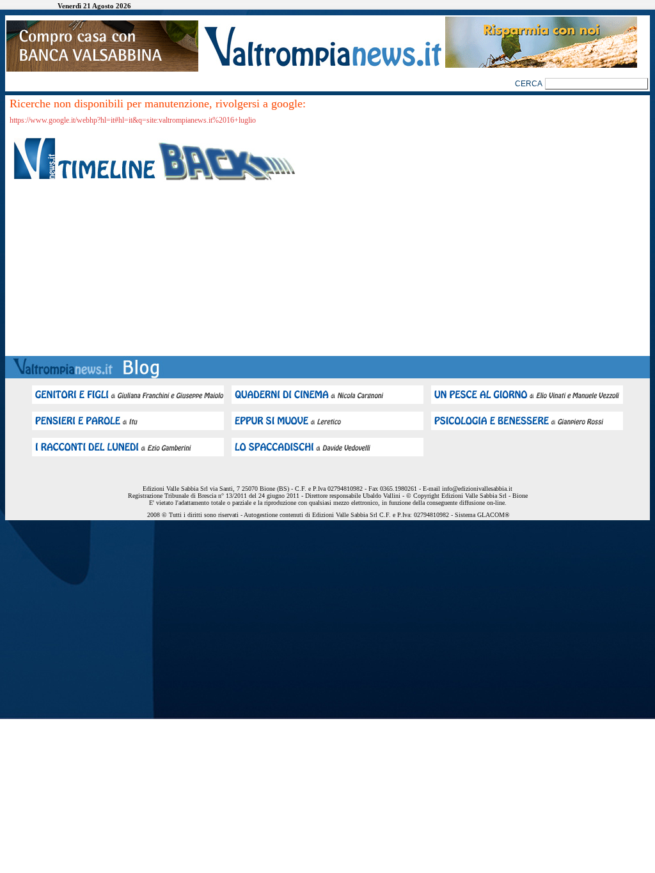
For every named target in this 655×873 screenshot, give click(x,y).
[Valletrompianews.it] (321, 65)
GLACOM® (493, 514)
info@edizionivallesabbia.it (477, 488)
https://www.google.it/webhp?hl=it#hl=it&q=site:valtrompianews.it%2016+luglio (133, 120)
